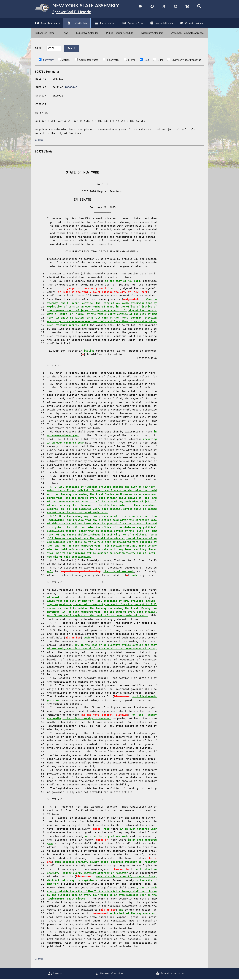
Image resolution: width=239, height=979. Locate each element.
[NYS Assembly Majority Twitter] (164, 7)
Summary (48, 59)
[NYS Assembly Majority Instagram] (176, 7)
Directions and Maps (172, 973)
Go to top (39, 140)
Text (146, 59)
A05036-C (71, 87)
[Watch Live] (140, 7)
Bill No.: (39, 48)
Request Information (111, 973)
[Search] (199, 7)
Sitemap (57, 973)
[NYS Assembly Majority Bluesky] (187, 7)
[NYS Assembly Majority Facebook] (152, 7)
